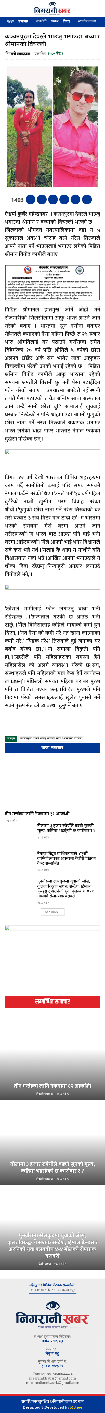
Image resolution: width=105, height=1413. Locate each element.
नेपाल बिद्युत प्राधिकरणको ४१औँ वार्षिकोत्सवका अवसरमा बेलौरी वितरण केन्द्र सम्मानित (66, 859)
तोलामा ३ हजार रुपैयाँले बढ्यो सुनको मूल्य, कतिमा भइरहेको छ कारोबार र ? (66, 829)
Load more (51, 912)
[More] (87, 199)
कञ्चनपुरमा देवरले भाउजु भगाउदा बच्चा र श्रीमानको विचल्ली (51, 739)
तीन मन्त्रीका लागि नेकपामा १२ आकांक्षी (37, 814)
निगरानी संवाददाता (18, 54)
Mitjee (76, 1407)
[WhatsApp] (64, 199)
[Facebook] (30, 199)
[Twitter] (42, 199)
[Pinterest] (53, 199)
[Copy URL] (75, 199)
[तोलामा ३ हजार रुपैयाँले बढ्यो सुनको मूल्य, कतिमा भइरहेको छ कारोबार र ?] (19, 835)
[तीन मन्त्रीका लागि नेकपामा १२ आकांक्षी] (52, 783)
